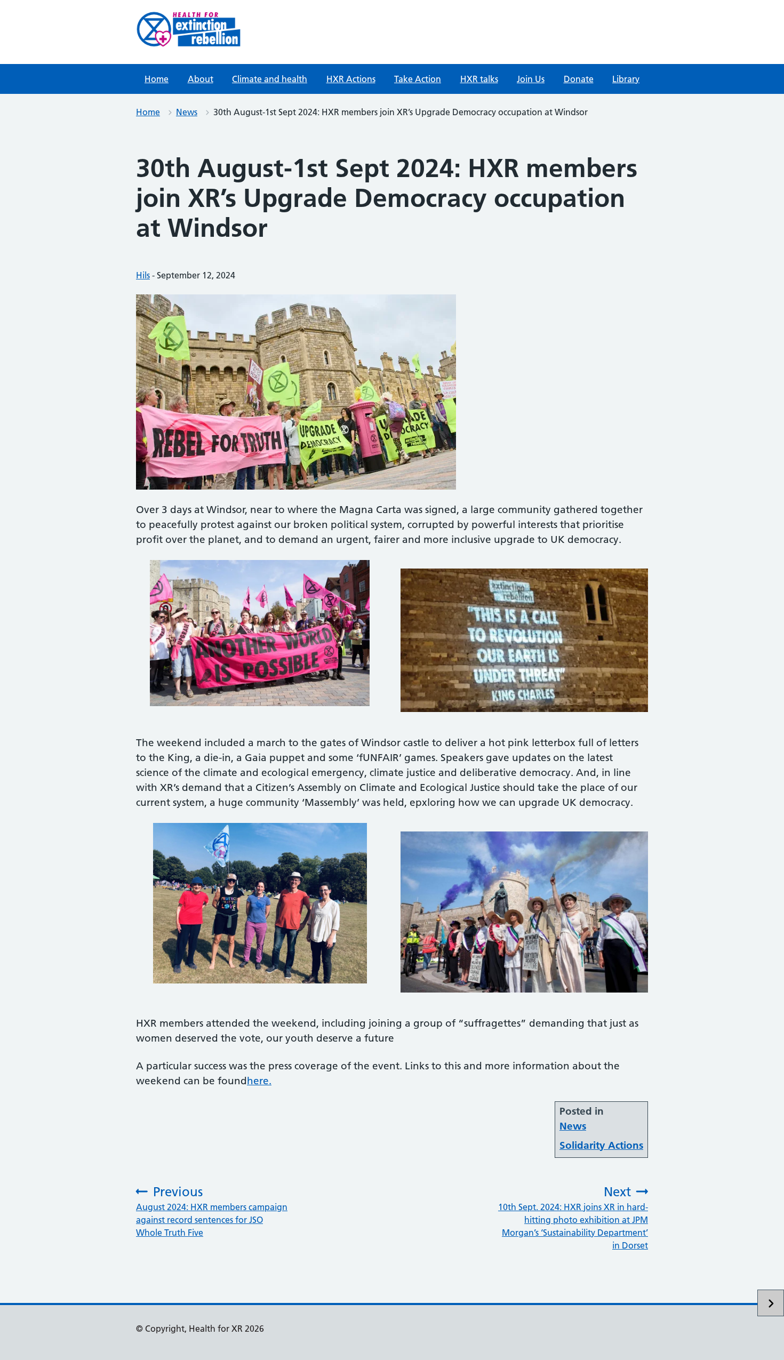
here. (259, 1081)
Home (157, 79)
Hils (143, 275)
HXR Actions (350, 79)
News (186, 112)
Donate (579, 79)
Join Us (531, 79)
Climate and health (269, 79)
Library (625, 79)
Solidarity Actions (601, 1145)
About (200, 79)
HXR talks (479, 79)
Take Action (417, 79)
